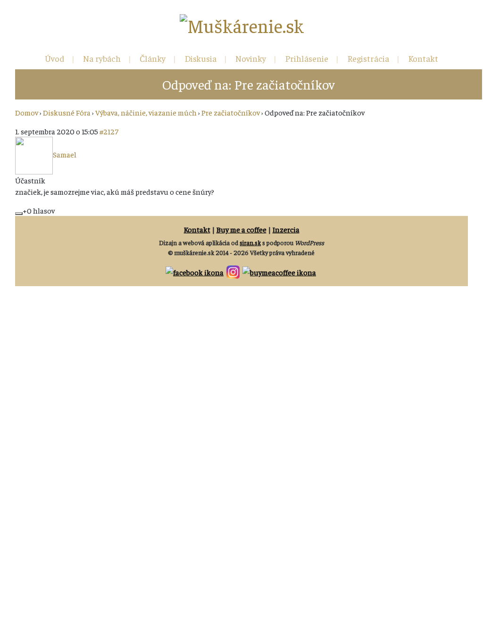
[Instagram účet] (233, 270)
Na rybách (102, 58)
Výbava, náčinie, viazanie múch (146, 112)
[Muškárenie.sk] (242, 26)
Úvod (54, 58)
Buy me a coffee (241, 229)
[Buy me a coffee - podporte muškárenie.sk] (279, 270)
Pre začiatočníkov (230, 112)
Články (153, 58)
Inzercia (286, 229)
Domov (26, 112)
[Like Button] (19, 213)
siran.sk (250, 243)
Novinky (250, 58)
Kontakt (423, 58)
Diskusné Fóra (67, 112)
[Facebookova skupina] (195, 270)
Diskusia (200, 58)
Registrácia (368, 58)
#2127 (109, 131)
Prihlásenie (306, 58)
